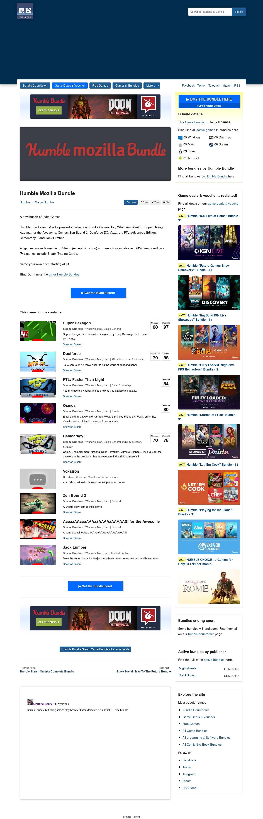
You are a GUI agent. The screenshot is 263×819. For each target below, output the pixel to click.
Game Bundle (195, 122)
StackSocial (209, 675)
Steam (227, 85)
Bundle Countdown (35, 85)
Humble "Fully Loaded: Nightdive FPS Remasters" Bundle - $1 (206, 367)
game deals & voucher (224, 203)
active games (206, 129)
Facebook (188, 85)
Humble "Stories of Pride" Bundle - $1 (207, 417)
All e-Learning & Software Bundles (206, 737)
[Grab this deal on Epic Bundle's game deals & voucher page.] (209, 242)
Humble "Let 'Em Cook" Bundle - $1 (212, 464)
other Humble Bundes (64, 274)
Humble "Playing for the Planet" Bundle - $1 (205, 512)
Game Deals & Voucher (70, 85)
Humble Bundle (216, 176)
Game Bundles (45, 202)
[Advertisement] (131, 48)
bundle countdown (201, 634)
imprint (136, 816)
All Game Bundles (195, 730)
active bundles (214, 659)
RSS (237, 85)
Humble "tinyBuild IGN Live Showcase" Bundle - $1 (202, 317)
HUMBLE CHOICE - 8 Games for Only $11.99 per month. (205, 561)
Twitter (201, 85)
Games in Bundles (127, 85)
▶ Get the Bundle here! (98, 293)
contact (127, 816)
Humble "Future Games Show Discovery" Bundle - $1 (204, 267)
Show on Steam (72, 344)
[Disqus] (95, 742)
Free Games (100, 85)
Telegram (214, 85)
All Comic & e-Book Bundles (202, 744)
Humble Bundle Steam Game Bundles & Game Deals (95, 649)
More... (150, 85)
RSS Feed (189, 787)
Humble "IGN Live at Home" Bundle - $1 (209, 218)
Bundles (25, 202)
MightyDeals (209, 668)
